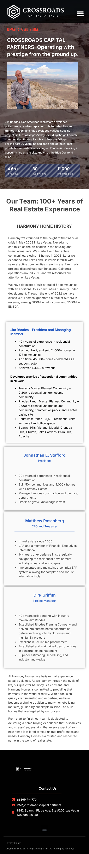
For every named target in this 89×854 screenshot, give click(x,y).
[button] (80, 14)
